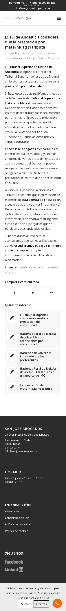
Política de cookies (16, 531)
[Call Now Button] (57, 603)
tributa (9, 272)
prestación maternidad (45, 267)
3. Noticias (37, 53)
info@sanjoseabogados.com (33, 8)
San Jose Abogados (48, 58)
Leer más (41, 604)
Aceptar (25, 604)
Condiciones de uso (17, 518)
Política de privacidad (18, 524)
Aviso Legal (12, 511)
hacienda (24, 267)
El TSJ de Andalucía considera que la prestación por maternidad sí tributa (32, 42)
